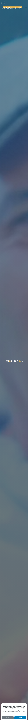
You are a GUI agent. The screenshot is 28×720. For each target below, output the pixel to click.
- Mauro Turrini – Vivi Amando (12, 7)
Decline (7, 717)
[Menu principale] (26, 7)
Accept (20, 717)
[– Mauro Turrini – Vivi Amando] (4, 2)
